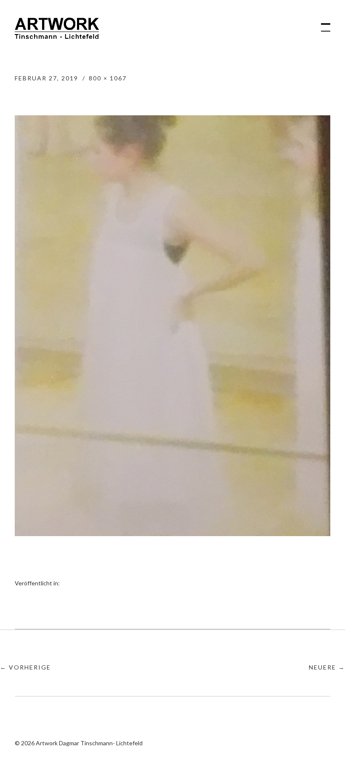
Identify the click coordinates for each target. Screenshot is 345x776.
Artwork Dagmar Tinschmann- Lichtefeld (57, 31)
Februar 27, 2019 (46, 78)
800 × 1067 (108, 78)
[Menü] (321, 23)
